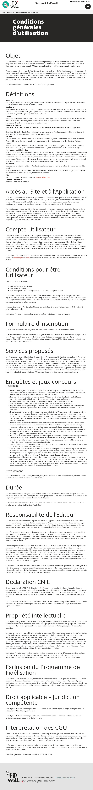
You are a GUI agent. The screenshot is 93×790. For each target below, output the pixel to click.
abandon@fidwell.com (21, 258)
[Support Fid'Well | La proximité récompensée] (10, 5)
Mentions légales (27, 777)
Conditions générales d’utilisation (65, 777)
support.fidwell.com (43, 177)
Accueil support (9, 12)
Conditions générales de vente (43, 777)
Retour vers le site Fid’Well (81, 2)
